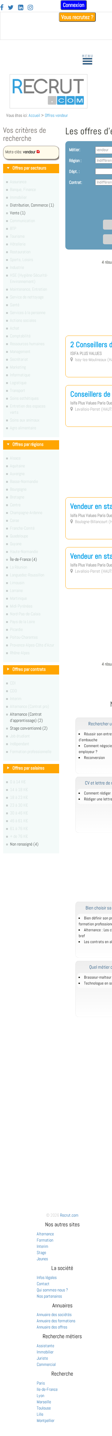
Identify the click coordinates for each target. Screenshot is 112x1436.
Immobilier (45, 1352)
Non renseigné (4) (24, 844)
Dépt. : (74, 171)
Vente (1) (18, 213)
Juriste (42, 1358)
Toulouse (44, 1408)
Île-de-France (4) (23, 559)
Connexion (73, 4)
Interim (42, 1246)
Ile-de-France (47, 1389)
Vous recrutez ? (77, 17)
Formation (45, 1240)
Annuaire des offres (52, 1327)
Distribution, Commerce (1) (32, 205)
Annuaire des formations (56, 1321)
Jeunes (42, 1259)
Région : (75, 160)
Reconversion (94, 757)
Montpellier (45, 1420)
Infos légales (47, 1277)
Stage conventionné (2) (29, 728)
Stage (41, 1252)
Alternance (45, 1234)
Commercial (46, 1364)
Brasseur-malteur (97, 977)
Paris (41, 1383)
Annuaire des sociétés (54, 1314)
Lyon (40, 1395)
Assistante (45, 1345)
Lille (40, 1414)
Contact (43, 1283)
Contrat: (75, 182)
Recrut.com (69, 1215)
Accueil (34, 115)
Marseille (44, 1402)
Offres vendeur (56, 115)
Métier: (74, 149)
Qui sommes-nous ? (52, 1290)
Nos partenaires (49, 1296)
